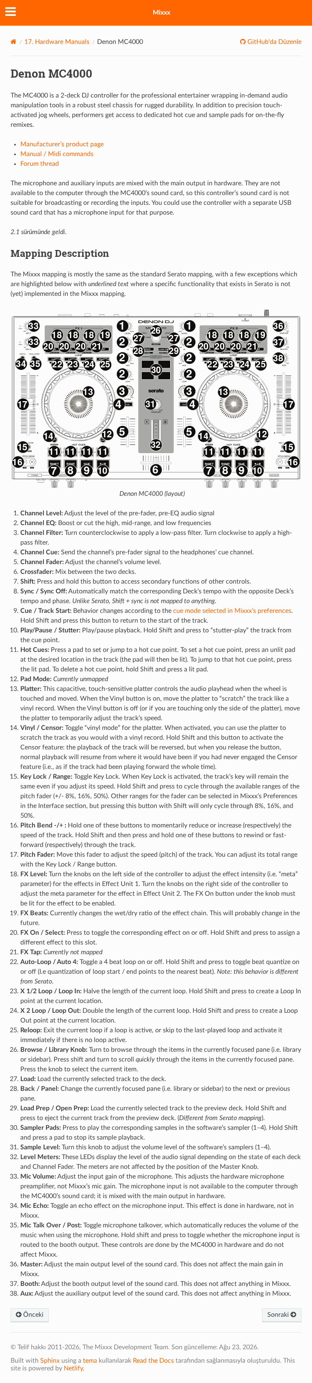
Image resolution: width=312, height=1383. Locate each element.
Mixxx (161, 12)
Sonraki (278, 1314)
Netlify (73, 1368)
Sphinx (50, 1360)
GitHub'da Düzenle (273, 42)
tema (90, 1360)
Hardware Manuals (56, 42)
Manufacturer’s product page (62, 144)
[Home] (14, 41)
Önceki (32, 1314)
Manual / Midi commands (56, 154)
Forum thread (39, 164)
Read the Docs (153, 1360)
